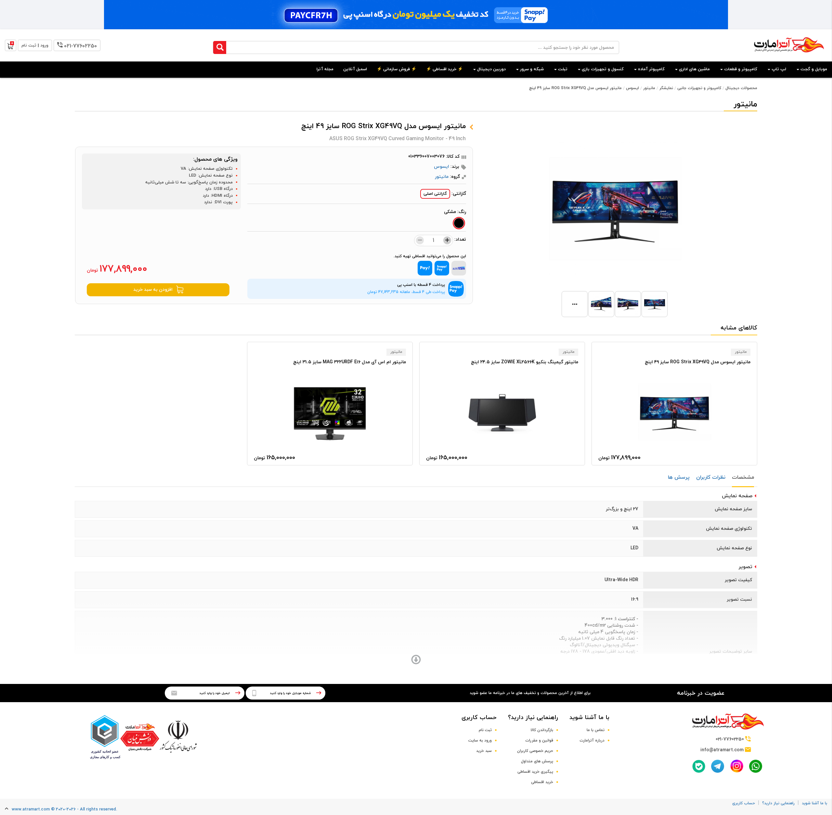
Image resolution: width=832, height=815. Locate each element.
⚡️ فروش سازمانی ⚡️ (396, 69)
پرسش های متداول (537, 761)
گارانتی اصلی (435, 194)
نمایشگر (666, 88)
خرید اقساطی (542, 782)
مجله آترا (325, 69)
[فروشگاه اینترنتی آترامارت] (789, 56)
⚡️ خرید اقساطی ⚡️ (444, 69)
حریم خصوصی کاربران (535, 751)
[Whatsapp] (755, 766)
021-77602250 (80, 46)
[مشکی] (459, 223)
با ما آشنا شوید (589, 718)
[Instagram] (736, 766)
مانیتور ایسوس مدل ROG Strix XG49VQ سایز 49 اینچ (575, 88)
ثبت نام (485, 730)
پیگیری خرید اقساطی (535, 771)
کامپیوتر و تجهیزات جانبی (699, 88)
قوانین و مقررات (539, 740)
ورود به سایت (480, 740)
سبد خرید (484, 751)
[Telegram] (717, 766)
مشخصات (743, 477)
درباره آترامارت (591, 740)
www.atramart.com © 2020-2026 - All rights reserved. (64, 809)
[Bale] (698, 766)
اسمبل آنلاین (355, 69)
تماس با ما (595, 730)
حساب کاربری (479, 718)
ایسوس (632, 88)
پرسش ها (679, 477)
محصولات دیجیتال (741, 88)
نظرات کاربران (710, 477)
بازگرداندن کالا (542, 730)
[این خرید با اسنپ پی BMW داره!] (416, 14)
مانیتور (649, 88)
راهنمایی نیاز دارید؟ (533, 718)
